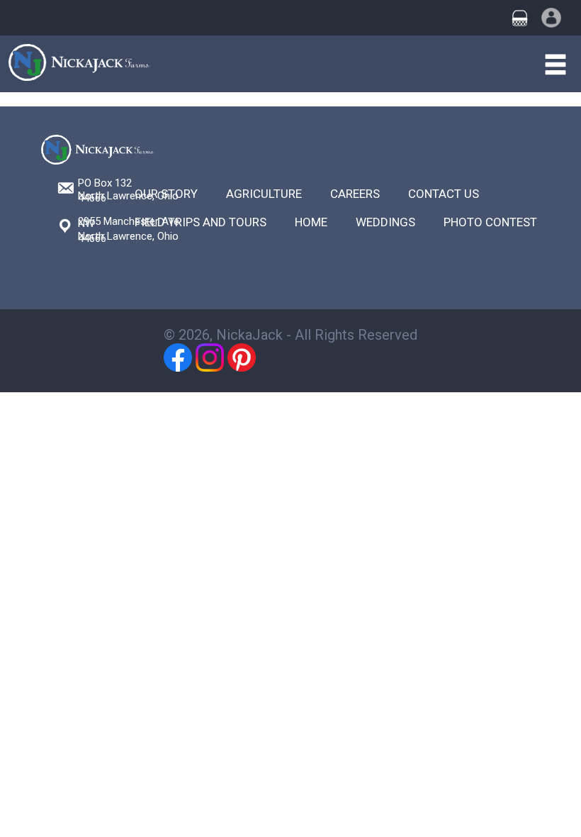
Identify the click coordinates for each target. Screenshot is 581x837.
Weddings (385, 222)
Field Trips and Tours (200, 222)
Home (311, 222)
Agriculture (264, 194)
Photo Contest (490, 222)
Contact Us (443, 194)
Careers (355, 194)
